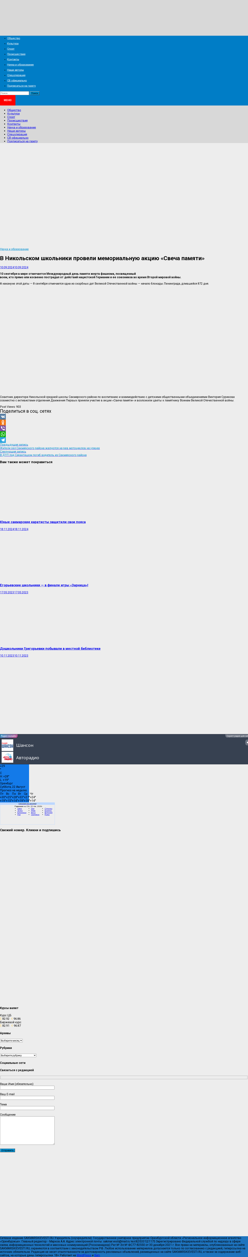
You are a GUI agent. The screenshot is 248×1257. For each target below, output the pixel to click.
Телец (20, 811)
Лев (32, 809)
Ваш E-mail (7, 1094)
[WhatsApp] (124, 434)
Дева (33, 811)
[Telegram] (124, 440)
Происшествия (16, 54)
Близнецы (21, 813)
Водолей (48, 813)
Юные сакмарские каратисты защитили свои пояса (43, 522)
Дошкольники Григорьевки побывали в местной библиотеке (50, 649)
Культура (13, 43)
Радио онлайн (8, 736)
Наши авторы (15, 70)
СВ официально (17, 80)
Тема (3, 1104)
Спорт (11, 48)
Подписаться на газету (21, 85)
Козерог (48, 811)
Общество (13, 38)
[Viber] (124, 428)
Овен (19, 809)
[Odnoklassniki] (124, 422)
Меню (8, 100)
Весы (33, 813)
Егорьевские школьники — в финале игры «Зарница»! (44, 585)
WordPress (84, 1255)
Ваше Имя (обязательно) (16, 1084)
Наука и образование (20, 64)
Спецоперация (16, 75)
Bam (97, 1255)
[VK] (124, 417)
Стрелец (48, 809)
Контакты (13, 59)
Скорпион (35, 815)
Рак (19, 815)
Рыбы (47, 815)
